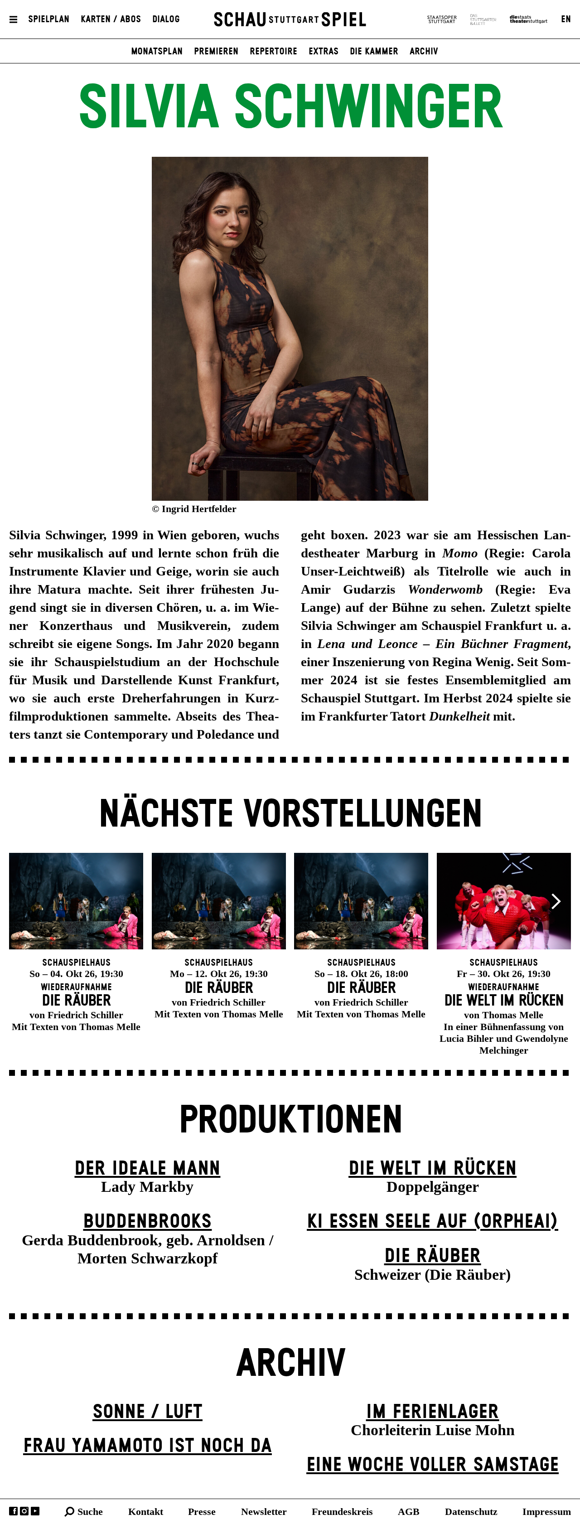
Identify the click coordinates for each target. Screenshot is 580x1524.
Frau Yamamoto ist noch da (147, 1446)
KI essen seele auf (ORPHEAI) (432, 1222)
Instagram (24, 1511)
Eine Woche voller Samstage (432, 1465)
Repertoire (273, 52)
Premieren (216, 52)
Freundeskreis (342, 1511)
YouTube (35, 1511)
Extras (323, 52)
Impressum (546, 1511)
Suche (90, 1511)
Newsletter (264, 1511)
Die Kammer (374, 52)
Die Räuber (432, 1256)
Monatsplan (157, 52)
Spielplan (48, 19)
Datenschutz (471, 1511)
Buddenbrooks (147, 1222)
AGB (409, 1511)
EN (566, 19)
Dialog (166, 19)
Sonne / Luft (147, 1412)
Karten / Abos (111, 19)
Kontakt (145, 1511)
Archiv (424, 52)
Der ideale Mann (147, 1169)
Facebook (13, 1511)
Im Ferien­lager (432, 1412)
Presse (202, 1511)
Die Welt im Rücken (432, 1169)
